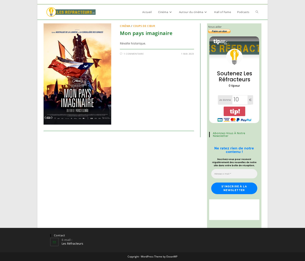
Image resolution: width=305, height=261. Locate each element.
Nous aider (215, 27)
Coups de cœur (144, 26)
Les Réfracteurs (72, 243)
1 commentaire (134, 53)
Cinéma (125, 26)
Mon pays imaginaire (146, 33)
